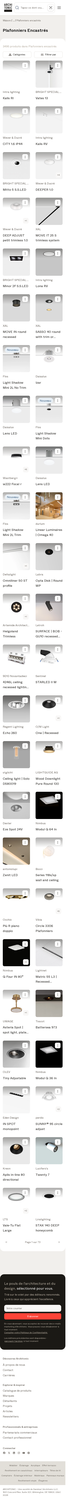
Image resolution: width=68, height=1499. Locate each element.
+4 (58, 175)
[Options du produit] (25, 65)
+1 (26, 220)
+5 (26, 469)
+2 (58, 1109)
